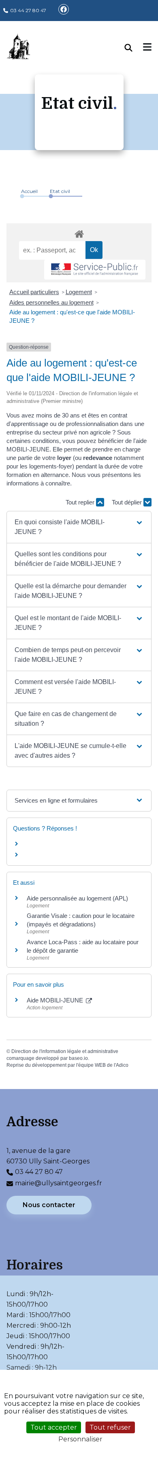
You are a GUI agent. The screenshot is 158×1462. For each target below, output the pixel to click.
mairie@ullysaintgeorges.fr (58, 1183)
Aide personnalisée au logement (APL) (77, 898)
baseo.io (78, 1058)
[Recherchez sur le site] (134, 48)
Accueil (29, 191)
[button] (79, 527)
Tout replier (81, 502)
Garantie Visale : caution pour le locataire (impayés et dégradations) (81, 920)
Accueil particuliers (34, 291)
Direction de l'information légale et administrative (64, 1051)
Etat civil (60, 191)
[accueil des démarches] (79, 232)
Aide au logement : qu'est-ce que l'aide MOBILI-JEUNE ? (72, 316)
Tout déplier (127, 502)
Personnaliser (80, 1439)
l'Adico (121, 1065)
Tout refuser (110, 1427)
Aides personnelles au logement (51, 302)
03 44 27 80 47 (28, 10)
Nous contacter (49, 1205)
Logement (79, 291)
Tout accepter (53, 1427)
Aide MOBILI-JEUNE (56, 1000)
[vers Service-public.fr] (94, 270)
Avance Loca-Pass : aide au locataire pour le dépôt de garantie (83, 946)
